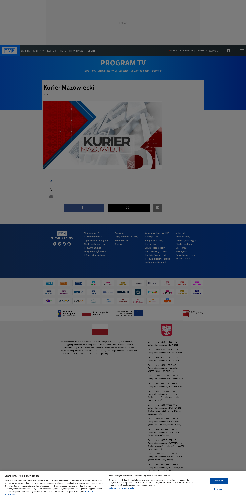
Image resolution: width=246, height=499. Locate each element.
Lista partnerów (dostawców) (122, 488)
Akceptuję (219, 480)
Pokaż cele (218, 489)
